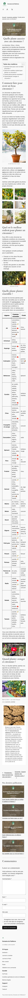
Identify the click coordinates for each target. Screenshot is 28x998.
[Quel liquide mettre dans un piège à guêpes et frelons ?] (13, 792)
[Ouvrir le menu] (3, 9)
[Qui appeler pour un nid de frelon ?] (13, 846)
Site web (5, 912)
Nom (4, 897)
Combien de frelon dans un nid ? (12, 818)
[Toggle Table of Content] (22, 64)
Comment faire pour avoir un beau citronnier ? (13, 67)
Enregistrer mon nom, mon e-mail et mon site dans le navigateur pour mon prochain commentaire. (14, 921)
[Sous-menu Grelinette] (7, 952)
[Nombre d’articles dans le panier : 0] (12, 9)
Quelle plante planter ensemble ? (13, 74)
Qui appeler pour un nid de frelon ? (13, 853)
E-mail (4, 904)
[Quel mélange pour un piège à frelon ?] (13, 827)
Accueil (4, 17)
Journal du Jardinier (12, 17)
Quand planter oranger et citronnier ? (11, 77)
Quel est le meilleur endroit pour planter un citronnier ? (13, 71)
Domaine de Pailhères (13, 4)
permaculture (16, 302)
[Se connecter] (7, 9)
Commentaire (7, 879)
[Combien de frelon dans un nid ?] (13, 810)
